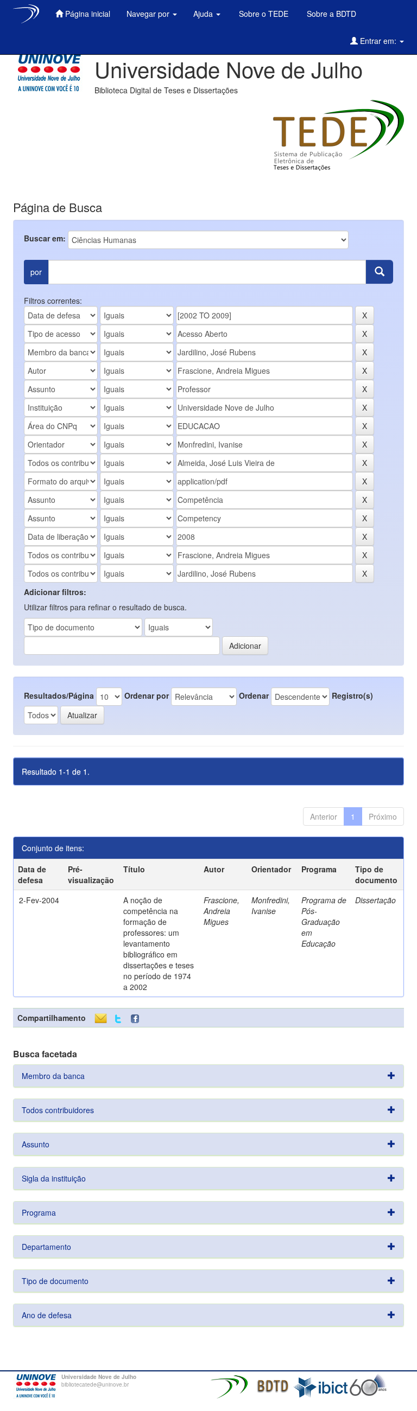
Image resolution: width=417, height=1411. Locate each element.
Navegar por (149, 13)
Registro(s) (352, 695)
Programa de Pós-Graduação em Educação (323, 922)
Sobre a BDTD (330, 13)
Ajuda (204, 13)
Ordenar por (146, 695)
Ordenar (254, 695)
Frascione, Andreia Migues (221, 911)
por (36, 271)
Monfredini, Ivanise (270, 905)
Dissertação (375, 900)
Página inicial (86, 13)
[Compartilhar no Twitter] (118, 1019)
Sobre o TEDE (262, 13)
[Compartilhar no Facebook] (137, 1019)
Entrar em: (378, 40)
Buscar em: (45, 238)
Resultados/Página (59, 695)
